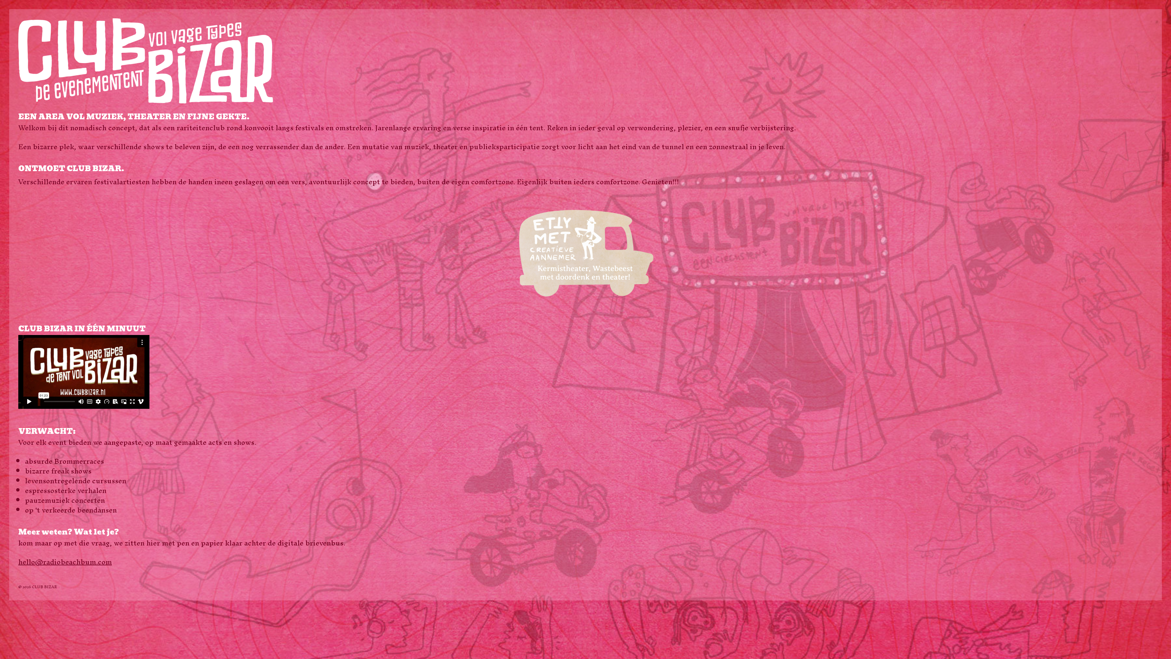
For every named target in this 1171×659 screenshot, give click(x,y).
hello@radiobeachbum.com (65, 562)
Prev (24, 254)
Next (1147, 254)
